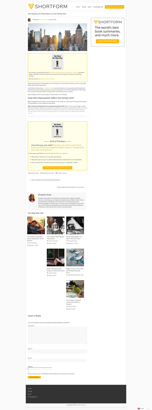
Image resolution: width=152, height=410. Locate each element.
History (59, 173)
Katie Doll (71, 275)
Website (30, 366)
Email (30, 358)
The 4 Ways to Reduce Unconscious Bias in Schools (73, 302)
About (89, 7)
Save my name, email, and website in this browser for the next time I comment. (51, 374)
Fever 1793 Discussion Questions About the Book (55, 270)
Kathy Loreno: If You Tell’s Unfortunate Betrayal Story (74, 271)
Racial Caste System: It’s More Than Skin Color (74, 238)
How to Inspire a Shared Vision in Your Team (71, 187)
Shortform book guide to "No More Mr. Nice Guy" (64, 72)
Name (30, 349)
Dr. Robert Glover (48, 88)
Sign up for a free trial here (47, 79)
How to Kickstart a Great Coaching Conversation (45, 180)
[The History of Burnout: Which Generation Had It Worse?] (36, 217)
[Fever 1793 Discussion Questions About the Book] (56, 249)
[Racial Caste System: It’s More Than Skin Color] (75, 217)
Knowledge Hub (98, 7)
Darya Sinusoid (52, 241)
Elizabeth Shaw (43, 19)
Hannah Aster (33, 243)
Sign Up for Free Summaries (114, 7)
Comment (31, 326)
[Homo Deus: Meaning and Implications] (56, 217)
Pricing (84, 7)
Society (64, 173)
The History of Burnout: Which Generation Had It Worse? (35, 238)
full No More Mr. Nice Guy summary (57, 153)
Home (78, 7)
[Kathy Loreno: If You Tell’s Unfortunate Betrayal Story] (75, 249)
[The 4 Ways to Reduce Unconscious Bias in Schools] (75, 281)
